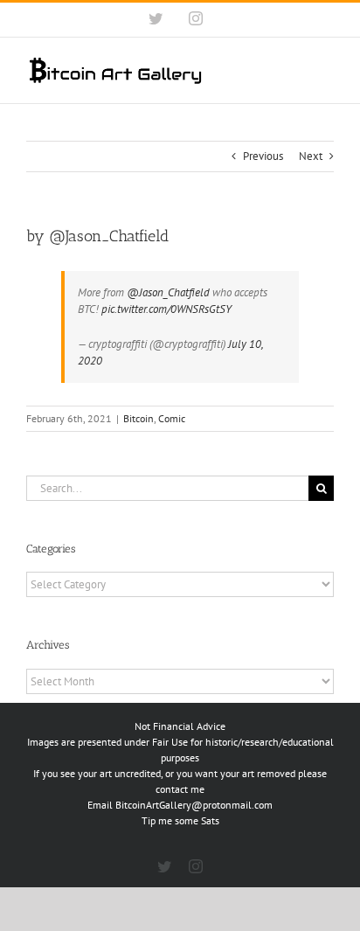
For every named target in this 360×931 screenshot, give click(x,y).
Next (310, 156)
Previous (263, 156)
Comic (171, 418)
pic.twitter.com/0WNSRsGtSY (166, 309)
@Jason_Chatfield (168, 292)
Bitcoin (138, 418)
